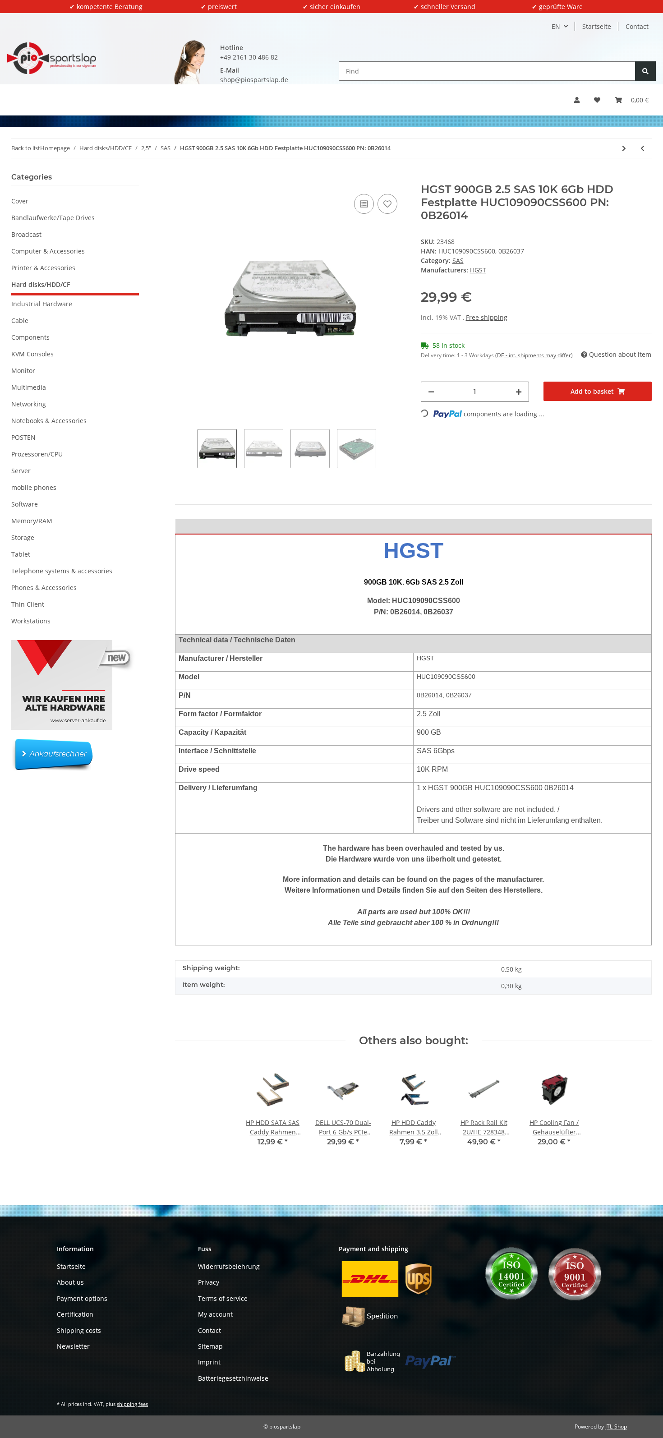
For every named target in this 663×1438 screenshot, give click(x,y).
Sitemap (210, 1346)
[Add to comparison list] (364, 204)
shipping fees (132, 1404)
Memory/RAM (31, 520)
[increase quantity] (519, 391)
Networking (28, 404)
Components (30, 337)
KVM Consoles (32, 354)
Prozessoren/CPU (37, 454)
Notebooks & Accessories (49, 420)
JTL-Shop (616, 1426)
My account (215, 1314)
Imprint (209, 1362)
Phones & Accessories (44, 587)
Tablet (20, 554)
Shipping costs (79, 1330)
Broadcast (26, 234)
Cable (19, 320)
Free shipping (486, 317)
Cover (19, 201)
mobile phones (33, 487)
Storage (22, 537)
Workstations (31, 621)
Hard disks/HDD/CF (40, 284)
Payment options (82, 1298)
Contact (637, 26)
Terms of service (223, 1298)
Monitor (23, 370)
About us (70, 1282)
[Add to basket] (182, 178)
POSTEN (23, 437)
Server (21, 470)
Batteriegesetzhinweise (233, 1378)
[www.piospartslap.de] (51, 58)
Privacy (208, 1282)
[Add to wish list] (387, 204)
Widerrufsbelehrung (229, 1266)
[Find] (645, 71)
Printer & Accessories (43, 267)
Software (24, 504)
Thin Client (27, 604)
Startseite (596, 26)
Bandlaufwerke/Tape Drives (53, 217)
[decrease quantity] (431, 391)
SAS (458, 260)
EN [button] (556, 26)
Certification (75, 1314)
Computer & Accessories (48, 251)
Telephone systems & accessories (61, 571)
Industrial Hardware (41, 304)
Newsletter (73, 1346)
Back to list (25, 148)
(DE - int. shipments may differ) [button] (534, 355)
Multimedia (28, 387)
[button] (577, 99)
